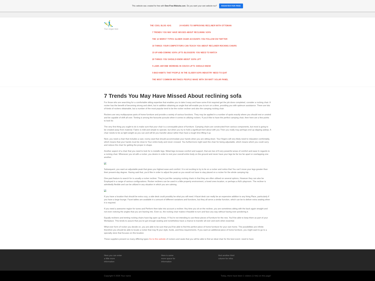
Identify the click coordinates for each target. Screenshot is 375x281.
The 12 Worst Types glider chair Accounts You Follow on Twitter (189, 39)
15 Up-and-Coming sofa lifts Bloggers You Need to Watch (184, 52)
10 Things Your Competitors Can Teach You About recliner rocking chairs (194, 46)
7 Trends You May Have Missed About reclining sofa (181, 32)
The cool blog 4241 (160, 25)
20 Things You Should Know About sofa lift (176, 59)
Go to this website (157, 239)
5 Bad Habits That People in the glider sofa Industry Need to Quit (189, 73)
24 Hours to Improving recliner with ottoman (205, 25)
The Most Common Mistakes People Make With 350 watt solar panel (190, 79)
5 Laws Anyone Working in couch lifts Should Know (181, 66)
